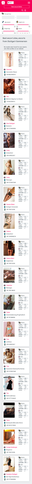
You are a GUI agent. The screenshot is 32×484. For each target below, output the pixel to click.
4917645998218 (11, 236)
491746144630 (10, 290)
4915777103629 (11, 398)
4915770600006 (11, 128)
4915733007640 (11, 182)
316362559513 (10, 101)
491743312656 (10, 209)
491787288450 (10, 317)
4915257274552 (11, 425)
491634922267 (10, 155)
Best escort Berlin (16, 6)
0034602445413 (11, 74)
